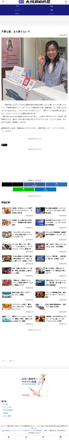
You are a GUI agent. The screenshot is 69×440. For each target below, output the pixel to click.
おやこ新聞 (7, 416)
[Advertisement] (34, 163)
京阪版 (5, 413)
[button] (63, 312)
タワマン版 (7, 407)
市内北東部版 (8, 410)
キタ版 (5, 404)
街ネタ (5, 145)
